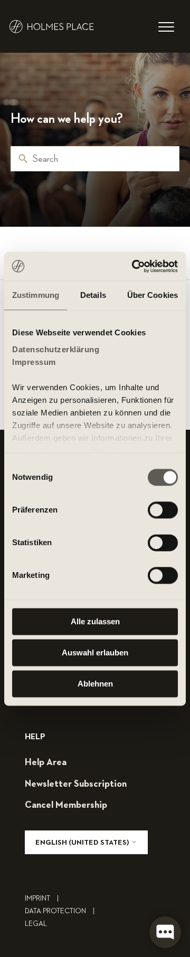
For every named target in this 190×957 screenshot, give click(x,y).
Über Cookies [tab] (152, 295)
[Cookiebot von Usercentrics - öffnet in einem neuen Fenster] (134, 266)
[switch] (163, 509)
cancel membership (66, 805)
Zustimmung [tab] (35, 295)
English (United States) (83, 842)
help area (45, 762)
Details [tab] (93, 295)
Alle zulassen (95, 621)
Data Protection (59, 911)
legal (36, 923)
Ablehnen (95, 683)
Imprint (42, 898)
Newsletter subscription (76, 784)
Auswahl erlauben (95, 652)
